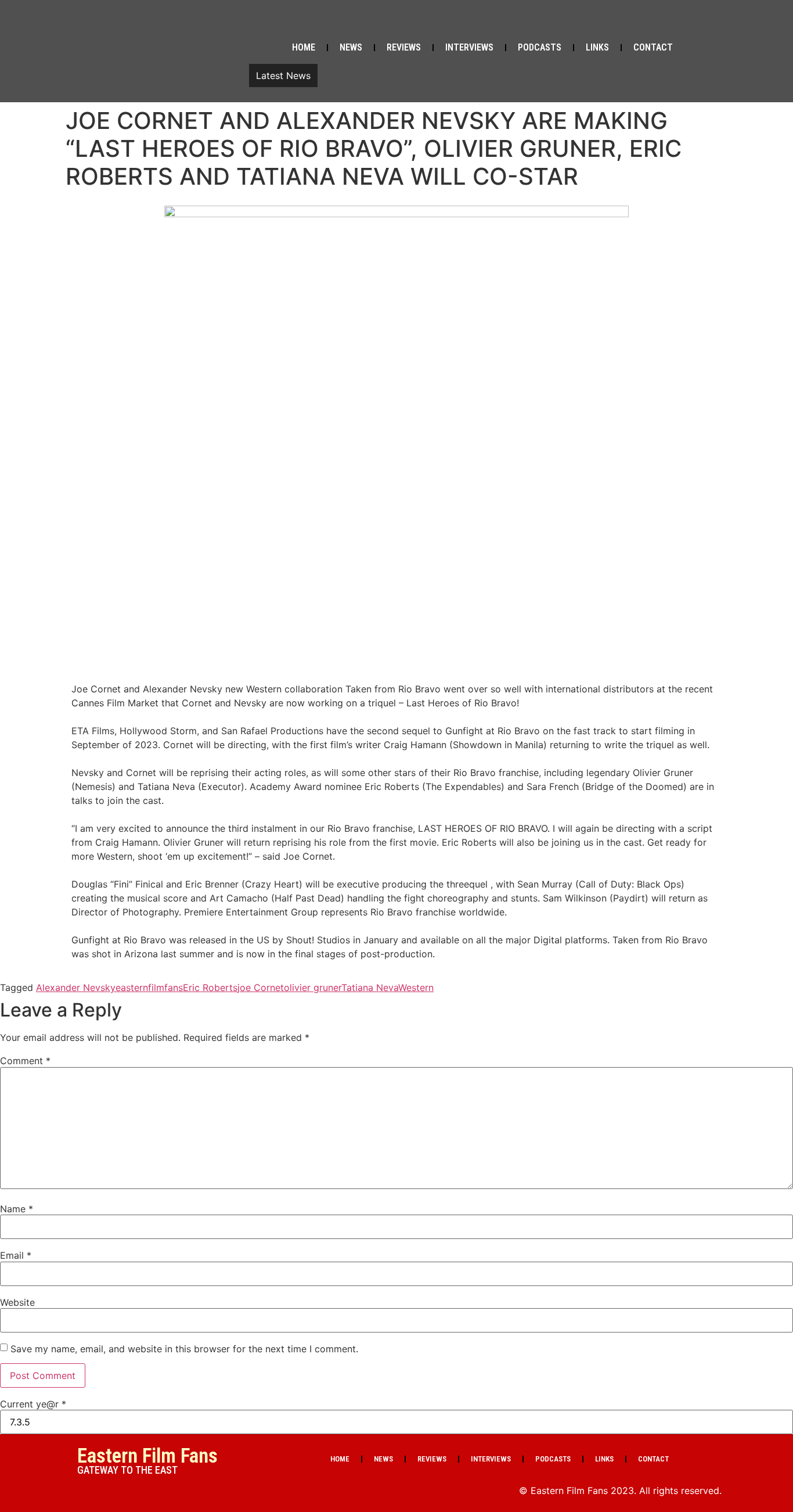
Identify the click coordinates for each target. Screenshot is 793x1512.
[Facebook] (616, 22)
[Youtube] (675, 22)
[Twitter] (646, 22)
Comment (25, 1060)
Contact (653, 47)
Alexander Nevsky (76, 987)
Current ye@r (33, 1404)
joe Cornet (260, 987)
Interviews (469, 47)
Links (597, 47)
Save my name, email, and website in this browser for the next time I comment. (184, 1348)
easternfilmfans (149, 987)
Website (17, 1302)
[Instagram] (705, 22)
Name (16, 1208)
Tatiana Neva (369, 987)
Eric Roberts (210, 987)
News (351, 47)
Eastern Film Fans (147, 1456)
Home (303, 47)
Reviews (404, 47)
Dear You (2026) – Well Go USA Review (412, 75)
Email (15, 1255)
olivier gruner (312, 987)
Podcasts (539, 47)
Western (416, 987)
